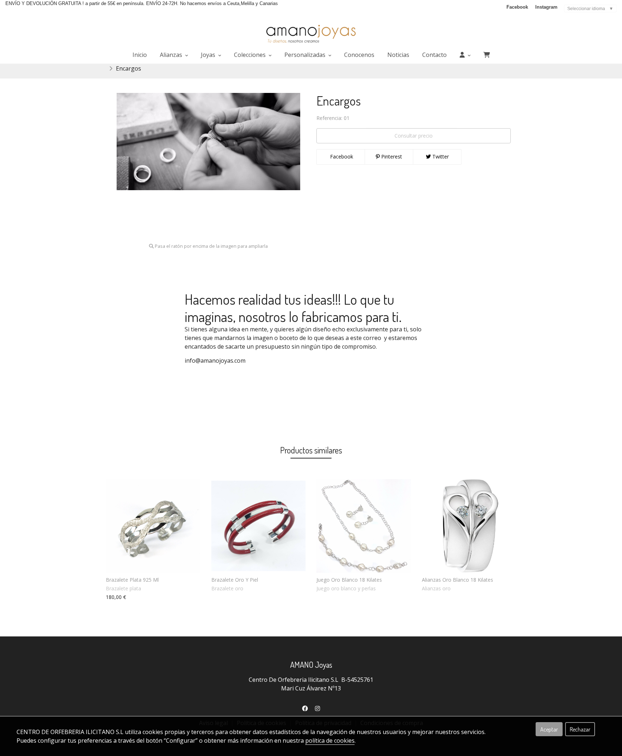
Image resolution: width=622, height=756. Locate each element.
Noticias (398, 55)
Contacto (434, 55)
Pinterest (391, 156)
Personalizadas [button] (305, 55)
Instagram (546, 7)
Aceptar (549, 729)
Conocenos (359, 55)
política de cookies (330, 740)
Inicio (139, 55)
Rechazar (580, 729)
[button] (465, 55)
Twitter (440, 156)
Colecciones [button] (250, 55)
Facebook (517, 7)
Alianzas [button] (172, 55)
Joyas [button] (209, 55)
